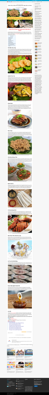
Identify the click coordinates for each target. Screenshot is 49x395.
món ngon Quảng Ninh (28, 337)
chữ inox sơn (36, 76)
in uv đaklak (36, 93)
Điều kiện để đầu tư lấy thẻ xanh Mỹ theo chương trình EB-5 (20, 356)
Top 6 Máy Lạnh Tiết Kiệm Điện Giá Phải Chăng (39, 64)
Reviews (21, 1)
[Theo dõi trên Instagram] (32, 0)
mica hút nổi (37, 82)
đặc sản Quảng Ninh (24, 337)
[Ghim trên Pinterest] (19, 335)
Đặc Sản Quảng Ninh (20, 29)
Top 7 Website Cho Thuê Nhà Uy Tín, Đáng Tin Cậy (39, 70)
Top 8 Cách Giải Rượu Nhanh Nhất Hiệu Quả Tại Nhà (38, 25)
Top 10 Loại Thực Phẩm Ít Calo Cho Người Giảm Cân (39, 46)
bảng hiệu (37, 90)
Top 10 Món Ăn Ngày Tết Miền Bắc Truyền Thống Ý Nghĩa (38, 34)
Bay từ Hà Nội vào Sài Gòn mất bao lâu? (11, 356)
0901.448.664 (11, 381)
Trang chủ (14, 1)
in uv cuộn (38, 86)
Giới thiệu (39, 0)
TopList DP (15, 0)
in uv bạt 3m (36, 87)
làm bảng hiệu (28, 386)
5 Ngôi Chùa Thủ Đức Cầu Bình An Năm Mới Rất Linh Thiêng (40, 43)
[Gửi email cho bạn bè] (18, 335)
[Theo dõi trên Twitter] (33, 0)
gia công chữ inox (30, 387)
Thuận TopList (22, 7)
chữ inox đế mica (38, 80)
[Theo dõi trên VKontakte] (37, 0)
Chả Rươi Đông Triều (10, 40)
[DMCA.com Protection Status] (9, 386)
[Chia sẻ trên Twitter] (17, 335)
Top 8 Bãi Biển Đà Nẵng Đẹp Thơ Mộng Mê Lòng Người (40, 49)
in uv (38, 85)
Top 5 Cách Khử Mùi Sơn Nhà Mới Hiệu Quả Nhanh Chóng (40, 58)
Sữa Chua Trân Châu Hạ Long (11, 43)
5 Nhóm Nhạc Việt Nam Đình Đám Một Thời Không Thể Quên (40, 55)
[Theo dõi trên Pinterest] (35, 0)
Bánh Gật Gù (10, 41)
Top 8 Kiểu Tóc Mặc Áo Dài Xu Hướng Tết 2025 (38, 31)
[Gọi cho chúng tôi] (34, 0)
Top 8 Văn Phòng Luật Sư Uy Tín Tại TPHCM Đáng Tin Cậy (19, 369)
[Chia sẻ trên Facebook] (16, 335)
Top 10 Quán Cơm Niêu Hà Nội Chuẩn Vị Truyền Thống (38, 20)
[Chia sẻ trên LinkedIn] (22, 335)
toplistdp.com (12, 318)
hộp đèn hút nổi (30, 388)
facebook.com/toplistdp (13, 319)
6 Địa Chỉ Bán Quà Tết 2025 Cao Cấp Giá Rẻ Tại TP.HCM (38, 27)
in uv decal (37, 88)
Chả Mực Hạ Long (10, 37)
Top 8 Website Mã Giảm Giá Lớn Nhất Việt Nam (11, 369)
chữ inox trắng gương (37, 78)
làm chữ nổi (37, 89)
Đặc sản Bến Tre (11, 327)
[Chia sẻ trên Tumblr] (23, 335)
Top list (18, 1)
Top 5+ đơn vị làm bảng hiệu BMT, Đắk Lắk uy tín (28, 356)
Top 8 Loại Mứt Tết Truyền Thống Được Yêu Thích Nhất (38, 36)
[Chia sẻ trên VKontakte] (21, 335)
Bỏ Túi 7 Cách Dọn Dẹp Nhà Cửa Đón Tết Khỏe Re (38, 38)
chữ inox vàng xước (39, 77)
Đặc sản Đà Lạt (11, 328)
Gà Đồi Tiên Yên (10, 38)
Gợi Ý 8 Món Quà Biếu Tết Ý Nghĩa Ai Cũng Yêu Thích (38, 29)
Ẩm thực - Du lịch (19, 4)
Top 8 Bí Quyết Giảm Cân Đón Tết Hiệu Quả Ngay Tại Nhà (38, 23)
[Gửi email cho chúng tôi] (10, 385)
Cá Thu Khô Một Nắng (11, 44)
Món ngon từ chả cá (12, 329)
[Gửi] (41, 1)
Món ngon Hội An (11, 325)
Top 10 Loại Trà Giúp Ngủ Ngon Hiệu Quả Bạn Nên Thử (28, 369)
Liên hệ (41, 0)
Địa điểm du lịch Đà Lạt (12, 326)
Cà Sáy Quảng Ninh (10, 42)
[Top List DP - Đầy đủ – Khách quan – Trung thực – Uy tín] (9, 1)
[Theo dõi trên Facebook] (7, 385)
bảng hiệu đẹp (29, 389)
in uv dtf (40, 86)
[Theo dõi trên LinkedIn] (13, 385)
